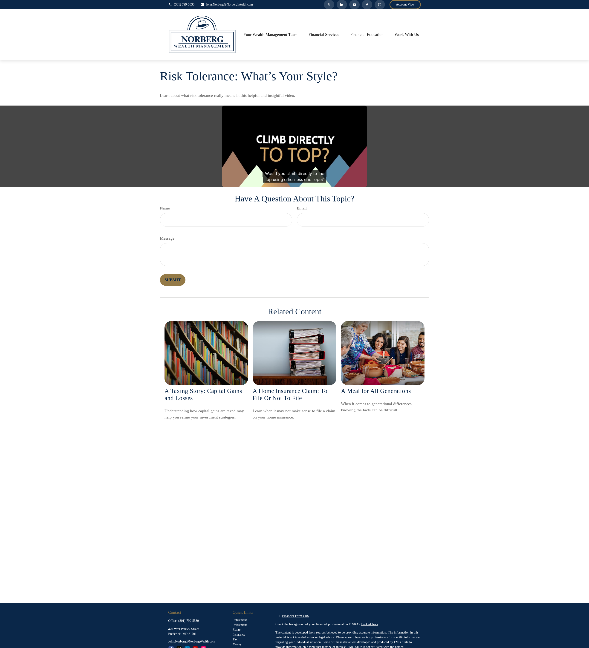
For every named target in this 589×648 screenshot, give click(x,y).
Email (302, 208)
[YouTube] (354, 4)
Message (167, 238)
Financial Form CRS (295, 616)
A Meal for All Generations (376, 390)
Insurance (239, 634)
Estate (236, 629)
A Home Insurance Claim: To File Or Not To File (290, 394)
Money (237, 644)
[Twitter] (329, 4)
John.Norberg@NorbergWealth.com (229, 4)
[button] (270, 34)
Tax (235, 639)
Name (165, 208)
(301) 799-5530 (184, 4)
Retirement (240, 620)
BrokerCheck (369, 624)
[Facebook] (367, 4)
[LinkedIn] (342, 4)
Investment (240, 625)
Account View (405, 4)
